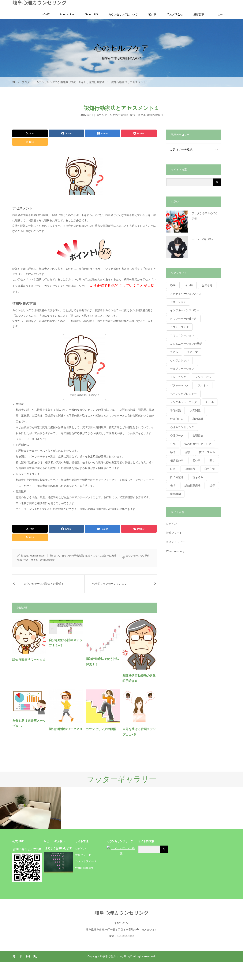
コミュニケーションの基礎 (186, 343)
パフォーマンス (179, 385)
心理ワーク (176, 435)
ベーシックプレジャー (183, 393)
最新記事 (198, 14)
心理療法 (198, 435)
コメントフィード (176, 541)
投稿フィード (174, 532)
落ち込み (198, 477)
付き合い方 (176, 418)
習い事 (152, 14)
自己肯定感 (176, 477)
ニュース (220, 14)
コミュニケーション (182, 335)
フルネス (203, 385)
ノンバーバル (203, 377)
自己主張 (209, 468)
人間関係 (195, 410)
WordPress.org (175, 551)
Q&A (173, 285)
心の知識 (198, 418)
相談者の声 (176, 460)
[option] (30, 808)
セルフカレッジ (179, 360)
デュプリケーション (182, 368)
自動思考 (190, 468)
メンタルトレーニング (183, 402)
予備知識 (175, 410)
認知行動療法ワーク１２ (29, 659)
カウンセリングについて (123, 14)
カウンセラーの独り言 (183, 318)
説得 (212, 485)
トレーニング (178, 377)
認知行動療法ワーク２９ (65, 729)
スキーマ (192, 352)
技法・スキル (138, 114)
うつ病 (189, 285)
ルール (210, 402)
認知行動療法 (155, 114)
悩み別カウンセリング (198, 443)
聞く (212, 460)
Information (67, 14)
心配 (172, 443)
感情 (172, 452)
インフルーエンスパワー (184, 310)
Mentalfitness (37, 555)
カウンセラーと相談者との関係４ (44, 583)
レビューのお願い (202, 238)
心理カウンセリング (182, 427)
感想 (187, 452)
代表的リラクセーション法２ (109, 583)
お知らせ (207, 285)
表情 (172, 485)
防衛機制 (175, 493)
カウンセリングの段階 (101, 729)
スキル (174, 352)
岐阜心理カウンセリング (39, 2)
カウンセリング (134, 555)
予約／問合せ (175, 14)
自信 (172, 468)
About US (91, 14)
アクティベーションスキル (186, 293)
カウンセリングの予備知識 (112, 114)
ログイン (171, 523)
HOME (46, 14)
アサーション (178, 301)
